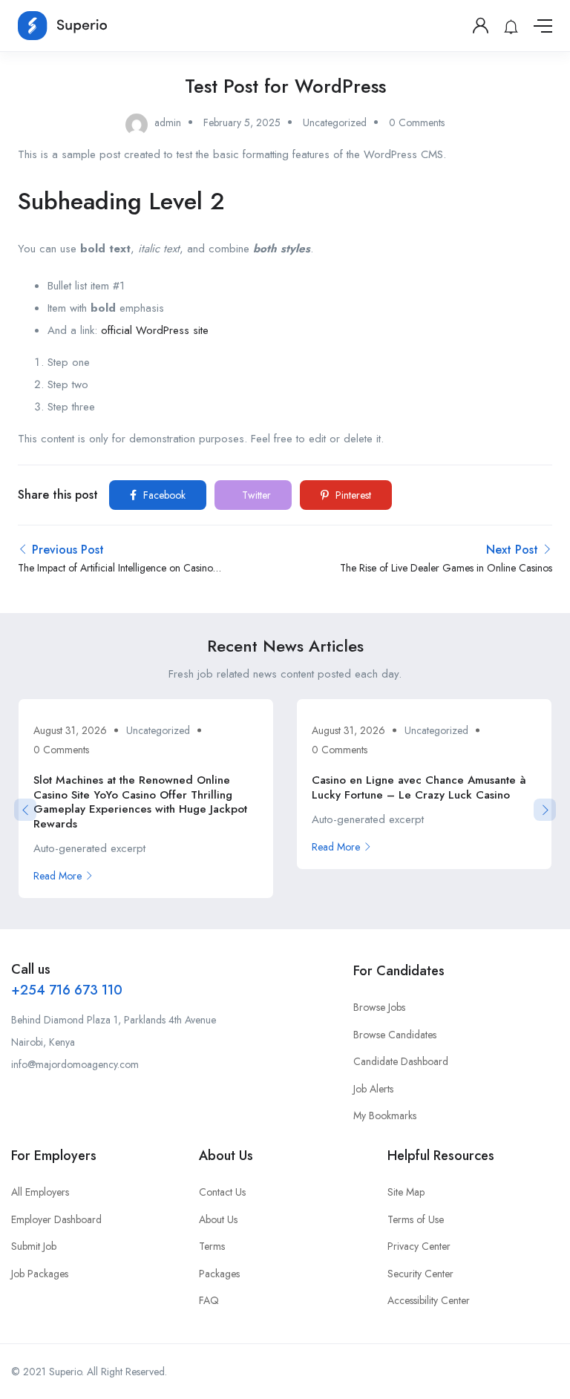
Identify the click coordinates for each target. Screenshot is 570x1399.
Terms (212, 1246)
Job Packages (39, 1273)
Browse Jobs (379, 1007)
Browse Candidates (394, 1034)
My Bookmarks (384, 1115)
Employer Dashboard (56, 1219)
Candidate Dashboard (400, 1061)
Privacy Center (419, 1246)
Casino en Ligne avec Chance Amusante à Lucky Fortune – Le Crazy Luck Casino (419, 787)
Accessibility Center (428, 1300)
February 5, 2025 (242, 122)
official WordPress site (155, 330)
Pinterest (351, 495)
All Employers (40, 1192)
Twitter (255, 495)
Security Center (420, 1273)
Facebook (163, 495)
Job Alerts (373, 1088)
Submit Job (33, 1246)
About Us (218, 1219)
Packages (219, 1273)
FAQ (209, 1300)
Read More (57, 875)
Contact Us (222, 1192)
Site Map (406, 1192)
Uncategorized (335, 122)
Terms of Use (415, 1219)
